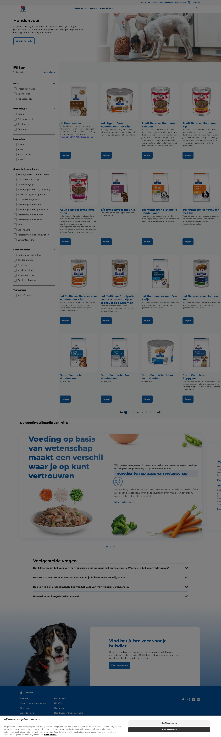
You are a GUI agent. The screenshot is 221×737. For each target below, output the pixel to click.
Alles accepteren (169, 730)
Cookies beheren (169, 723)
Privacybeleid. (50, 734)
